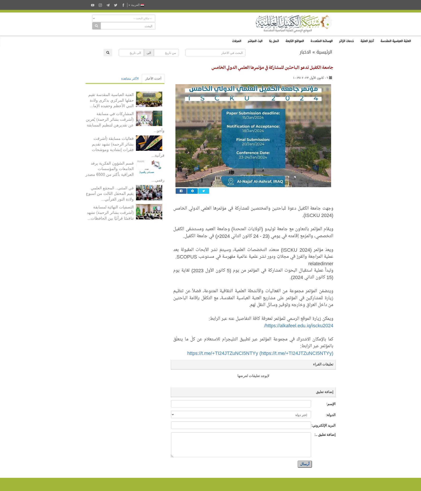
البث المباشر (255, 41)
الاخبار (305, 52)
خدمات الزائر (346, 41)
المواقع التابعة (294, 41)
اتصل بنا (274, 41)
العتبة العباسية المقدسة (395, 41)
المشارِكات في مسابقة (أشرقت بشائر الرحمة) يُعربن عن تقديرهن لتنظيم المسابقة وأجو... (125, 121)
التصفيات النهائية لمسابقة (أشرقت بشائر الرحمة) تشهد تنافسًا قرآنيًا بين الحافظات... (110, 212)
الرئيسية (324, 52)
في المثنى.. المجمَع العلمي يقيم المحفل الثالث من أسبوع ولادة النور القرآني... (110, 193)
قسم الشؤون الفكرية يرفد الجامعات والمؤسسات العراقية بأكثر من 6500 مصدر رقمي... (125, 171)
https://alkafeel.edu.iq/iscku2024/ (298, 325)
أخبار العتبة (367, 41)
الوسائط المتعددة (321, 41)
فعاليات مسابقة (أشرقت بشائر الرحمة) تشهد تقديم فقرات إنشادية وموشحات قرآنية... (128, 146)
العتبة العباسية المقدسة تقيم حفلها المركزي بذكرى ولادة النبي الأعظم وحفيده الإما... (111, 99)
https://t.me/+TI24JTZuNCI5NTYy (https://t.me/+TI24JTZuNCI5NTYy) (260, 353)
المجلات (236, 41)
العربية (135, 5)
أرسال (304, 464)
